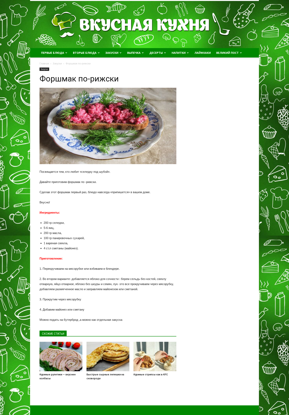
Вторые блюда (85, 53)
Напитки (179, 53)
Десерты (156, 53)
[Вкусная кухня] (144, 24)
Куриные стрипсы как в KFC (150, 374)
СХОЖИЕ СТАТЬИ (53, 333)
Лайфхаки (202, 53)
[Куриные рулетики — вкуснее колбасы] (61, 356)
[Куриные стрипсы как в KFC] (154, 356)
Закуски (111, 53)
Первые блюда (52, 53)
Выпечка (134, 53)
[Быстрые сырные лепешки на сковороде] (108, 356)
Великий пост (227, 53)
